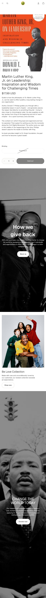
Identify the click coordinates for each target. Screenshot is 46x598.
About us (23, 254)
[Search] (7, 3)
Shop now (8, 385)
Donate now (23, 522)
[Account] (38, 3)
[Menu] (2, 3)
